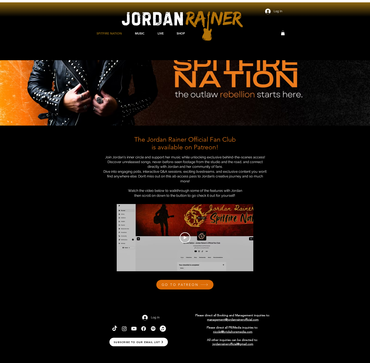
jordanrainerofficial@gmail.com (232, 344)
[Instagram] (124, 329)
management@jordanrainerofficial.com (233, 319)
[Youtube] (134, 329)
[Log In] (267, 11)
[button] (283, 33)
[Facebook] (143, 329)
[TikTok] (115, 329)
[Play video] (185, 237)
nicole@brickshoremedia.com (232, 332)
